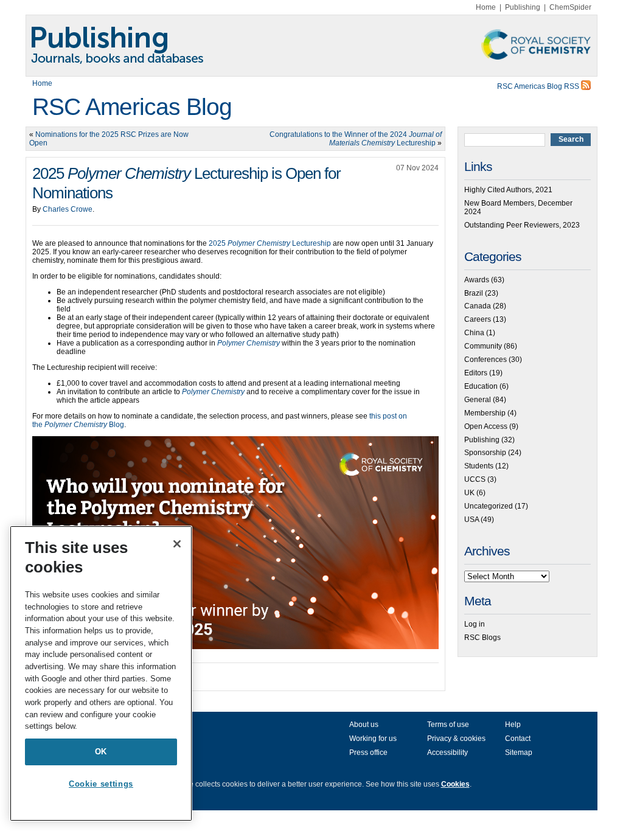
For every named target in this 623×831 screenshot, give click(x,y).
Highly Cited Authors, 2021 (508, 190)
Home (486, 7)
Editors (475, 373)
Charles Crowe (67, 209)
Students (478, 466)
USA (471, 519)
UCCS (475, 479)
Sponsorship (485, 452)
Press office (368, 752)
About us (363, 724)
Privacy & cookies (456, 738)
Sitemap (518, 752)
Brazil (473, 293)
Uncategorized (488, 506)
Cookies (455, 784)
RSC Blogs (482, 637)
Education (481, 386)
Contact (518, 738)
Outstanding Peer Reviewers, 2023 (522, 225)
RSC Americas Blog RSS (539, 86)
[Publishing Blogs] (311, 45)
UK (469, 493)
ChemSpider (570, 7)
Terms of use (448, 724)
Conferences (485, 359)
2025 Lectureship (270, 243)
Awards (476, 280)
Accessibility (447, 752)
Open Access (485, 426)
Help (513, 724)
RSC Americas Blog (132, 107)
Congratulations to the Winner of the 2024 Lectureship (356, 138)
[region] (101, 673)
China (474, 333)
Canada (477, 306)
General (477, 399)
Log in (474, 624)
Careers (477, 319)
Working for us (373, 738)
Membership (485, 413)
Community (483, 346)
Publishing (522, 7)
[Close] (177, 543)
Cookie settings (101, 783)
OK (101, 751)
